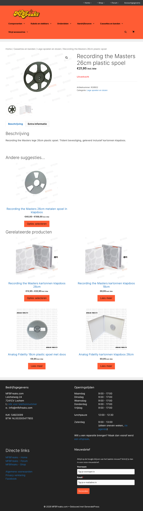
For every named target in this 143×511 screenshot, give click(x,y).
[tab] (15, 124)
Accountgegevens (132, 3)
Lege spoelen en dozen (49, 49)
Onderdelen (63, 23)
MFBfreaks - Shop (16, 464)
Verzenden (83, 491)
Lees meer (106, 298)
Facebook (11, 478)
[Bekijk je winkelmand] (133, 32)
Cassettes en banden (110, 23)
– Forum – (114, 3)
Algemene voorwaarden (19, 471)
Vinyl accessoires (16, 32)
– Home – (87, 3)
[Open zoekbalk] (125, 32)
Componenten (15, 23)
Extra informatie (37, 124)
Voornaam (82, 466)
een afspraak (81, 439)
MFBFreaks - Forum (17, 461)
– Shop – (101, 3)
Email (80, 477)
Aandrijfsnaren (84, 23)
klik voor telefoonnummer (23, 404)
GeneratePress (91, 506)
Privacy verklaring (15, 475)
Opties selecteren (37, 223)
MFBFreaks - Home (16, 457)
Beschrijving (15, 124)
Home (9, 49)
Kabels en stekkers (40, 23)
